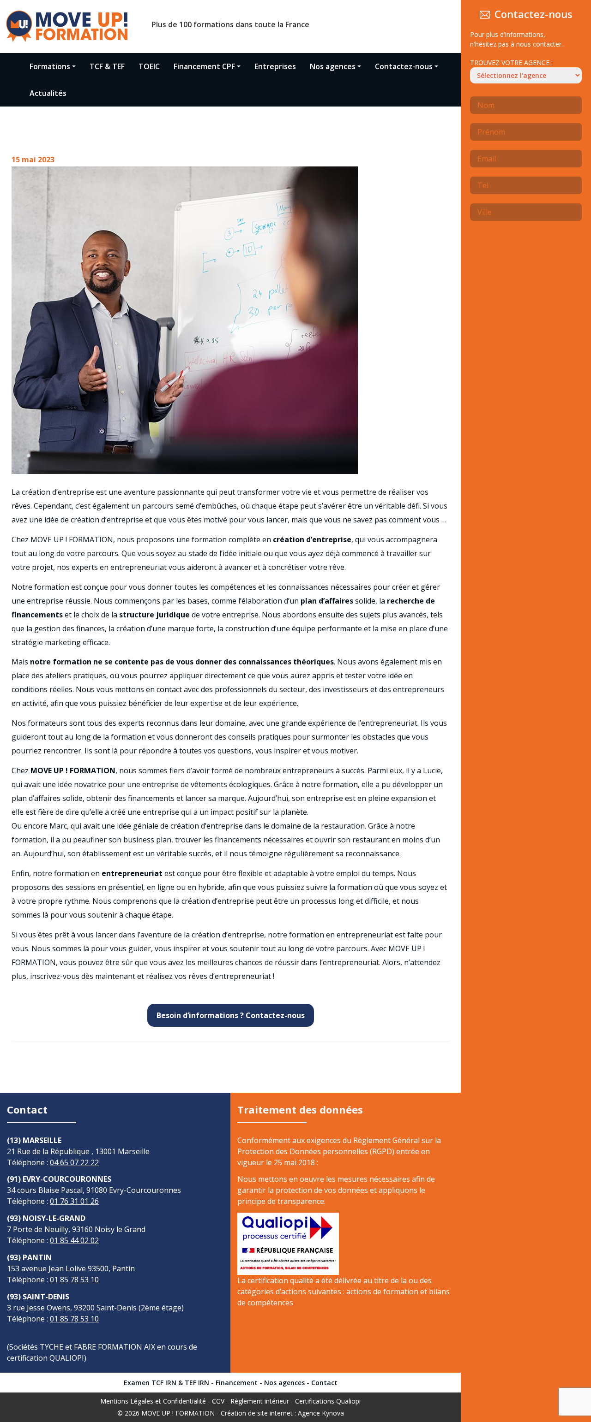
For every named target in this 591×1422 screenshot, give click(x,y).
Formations (50, 66)
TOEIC (149, 66)
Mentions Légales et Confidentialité (153, 1401)
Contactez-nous (404, 66)
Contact (324, 1382)
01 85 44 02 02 (74, 1240)
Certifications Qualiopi (328, 1401)
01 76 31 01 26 (74, 1201)
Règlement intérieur (259, 1401)
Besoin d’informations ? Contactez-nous (231, 1015)
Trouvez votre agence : (511, 62)
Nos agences (333, 66)
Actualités (48, 93)
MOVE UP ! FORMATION (178, 1413)
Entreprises (275, 66)
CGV (218, 1401)
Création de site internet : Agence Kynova (282, 1413)
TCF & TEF (107, 66)
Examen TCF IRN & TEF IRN (166, 1382)
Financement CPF (204, 66)
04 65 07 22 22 (74, 1162)
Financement (237, 1382)
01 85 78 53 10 (74, 1279)
